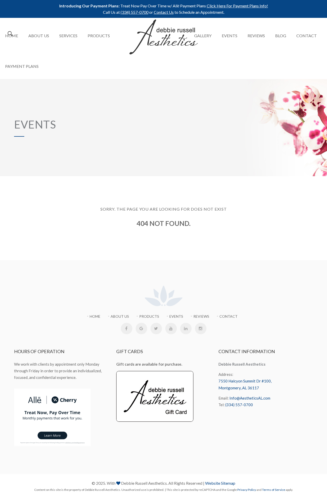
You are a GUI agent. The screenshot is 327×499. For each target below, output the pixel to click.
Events (229, 35)
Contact (306, 35)
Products (99, 35)
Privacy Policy (246, 490)
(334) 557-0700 (134, 12)
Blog (280, 35)
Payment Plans (22, 66)
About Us (38, 35)
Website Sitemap (220, 483)
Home (11, 35)
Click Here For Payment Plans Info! (237, 5)
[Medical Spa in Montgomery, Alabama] (164, 37)
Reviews (256, 35)
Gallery (203, 35)
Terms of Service (273, 490)
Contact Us (164, 12)
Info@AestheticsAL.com (249, 398)
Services (68, 35)
